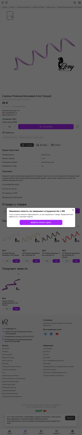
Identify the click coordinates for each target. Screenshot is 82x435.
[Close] (73, 210)
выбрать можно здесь (41, 222)
